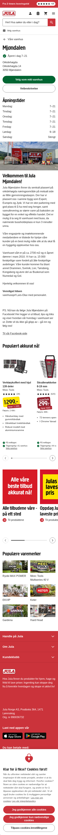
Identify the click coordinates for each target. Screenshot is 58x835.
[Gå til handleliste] (38, 13)
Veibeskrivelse (29, 88)
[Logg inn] (30, 13)
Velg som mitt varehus (29, 79)
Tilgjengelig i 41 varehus (16, 447)
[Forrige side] (5, 458)
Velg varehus (13, 30)
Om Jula (8, 646)
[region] (29, 792)
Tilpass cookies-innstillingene (29, 828)
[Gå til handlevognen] (46, 13)
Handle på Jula (13, 636)
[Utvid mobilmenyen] (53, 13)
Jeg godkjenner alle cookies (29, 809)
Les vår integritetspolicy (24, 801)
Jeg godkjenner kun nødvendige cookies (29, 819)
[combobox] (29, 22)
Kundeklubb (11, 657)
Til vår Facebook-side (15, 333)
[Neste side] (52, 458)
